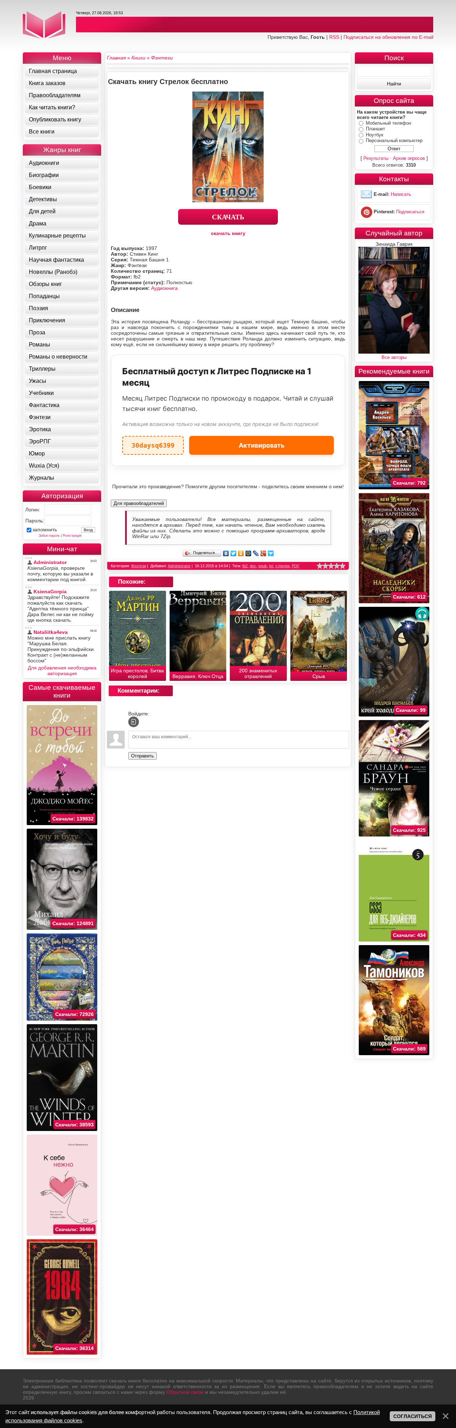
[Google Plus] (263, 553)
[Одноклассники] (241, 553)
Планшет (375, 128)
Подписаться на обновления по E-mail (388, 37)
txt (271, 566)
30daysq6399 (153, 442)
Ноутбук (374, 134)
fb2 (245, 566)
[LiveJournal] (256, 553)
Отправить (142, 756)
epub (262, 566)
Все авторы (394, 357)
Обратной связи (185, 1392)
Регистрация (72, 535)
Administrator (179, 566)
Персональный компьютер (394, 140)
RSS (334, 37)
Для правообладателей (139, 503)
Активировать (262, 445)
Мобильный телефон (388, 123)
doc (253, 566)
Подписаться (410, 211)
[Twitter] (233, 553)
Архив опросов (409, 158)
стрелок (282, 566)
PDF (296, 566)
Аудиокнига (164, 288)
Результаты (375, 158)
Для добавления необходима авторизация (62, 670)
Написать (401, 194)
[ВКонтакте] (226, 553)
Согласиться (412, 1416)
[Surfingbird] (271, 553)
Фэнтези (138, 566)
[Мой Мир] (248, 553)
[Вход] (133, 721)
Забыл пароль (49, 535)
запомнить (44, 529)
